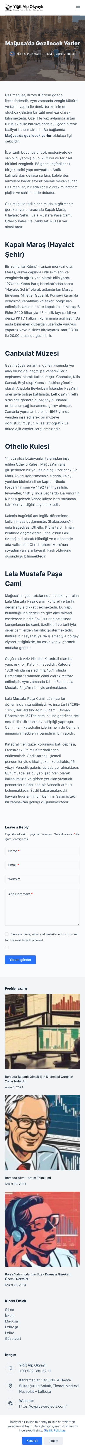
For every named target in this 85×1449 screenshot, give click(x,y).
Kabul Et (32, 1440)
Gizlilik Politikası (55, 1430)
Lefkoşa (11, 1327)
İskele (9, 1315)
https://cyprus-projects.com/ (43, 1406)
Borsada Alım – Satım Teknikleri (28, 1178)
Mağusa (11, 1321)
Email (13, 865)
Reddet (53, 1440)
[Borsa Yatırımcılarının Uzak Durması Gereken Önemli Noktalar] (42, 1229)
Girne (9, 1309)
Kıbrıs (71, 54)
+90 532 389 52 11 (35, 1371)
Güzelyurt (13, 1338)
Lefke (9, 1333)
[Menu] (78, 8)
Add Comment (20, 894)
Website (14, 879)
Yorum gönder (20, 960)
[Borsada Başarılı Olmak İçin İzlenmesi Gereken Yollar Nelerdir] (42, 1031)
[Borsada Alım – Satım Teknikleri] (42, 1132)
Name (14, 851)
